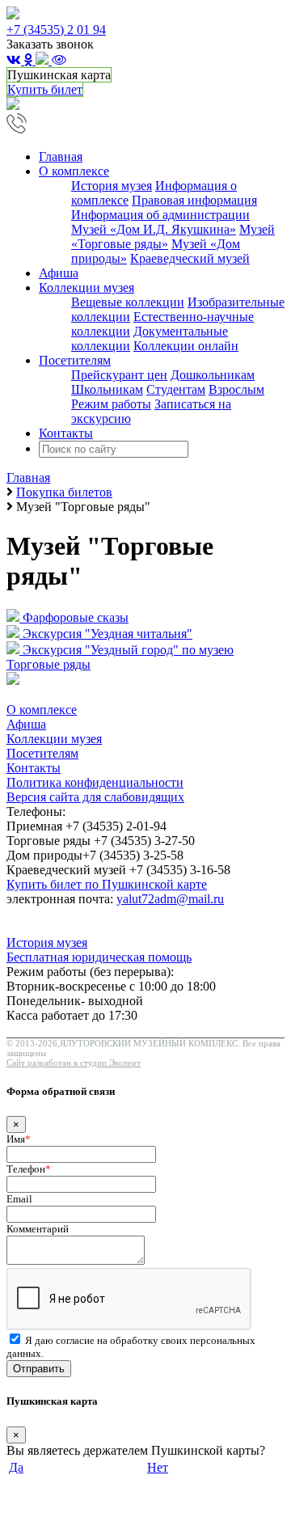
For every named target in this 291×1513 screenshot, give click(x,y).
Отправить (39, 1369)
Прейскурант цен (119, 375)
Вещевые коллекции (127, 302)
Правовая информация (194, 200)
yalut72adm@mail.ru (170, 899)
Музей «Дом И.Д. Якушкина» (153, 229)
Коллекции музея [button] (86, 287)
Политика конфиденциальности (94, 782)
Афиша (58, 273)
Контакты (66, 433)
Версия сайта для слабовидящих (95, 797)
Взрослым (236, 389)
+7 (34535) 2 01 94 (56, 29)
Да (16, 1467)
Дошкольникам (213, 375)
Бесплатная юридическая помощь (99, 957)
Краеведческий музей (190, 258)
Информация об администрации (160, 215)
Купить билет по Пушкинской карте (106, 884)
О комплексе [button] (74, 171)
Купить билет (44, 89)
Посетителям (42, 753)
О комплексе (41, 709)
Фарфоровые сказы (76, 617)
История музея (111, 185)
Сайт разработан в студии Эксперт (73, 1062)
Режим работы (111, 404)
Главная (60, 156)
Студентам (175, 389)
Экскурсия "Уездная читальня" (107, 633)
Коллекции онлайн (185, 346)
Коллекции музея (54, 739)
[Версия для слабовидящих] (59, 60)
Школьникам (107, 389)
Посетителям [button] (75, 360)
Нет (157, 1467)
